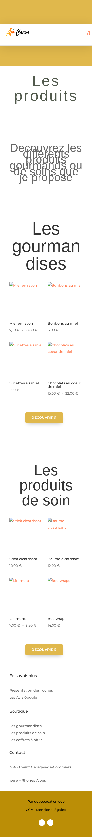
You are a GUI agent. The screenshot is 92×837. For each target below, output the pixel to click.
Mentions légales (51, 810)
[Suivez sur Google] (50, 822)
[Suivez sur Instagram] (42, 822)
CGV (29, 810)
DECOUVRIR (42, 417)
